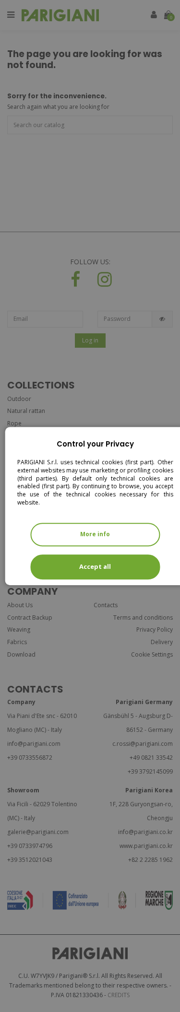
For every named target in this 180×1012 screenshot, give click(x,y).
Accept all (95, 566)
